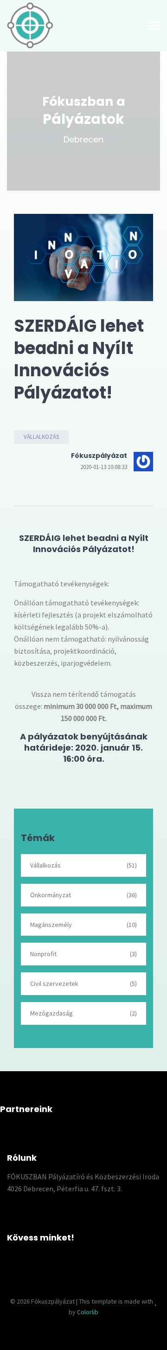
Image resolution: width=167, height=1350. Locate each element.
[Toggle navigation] (154, 27)
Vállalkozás (41, 437)
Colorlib (87, 1312)
